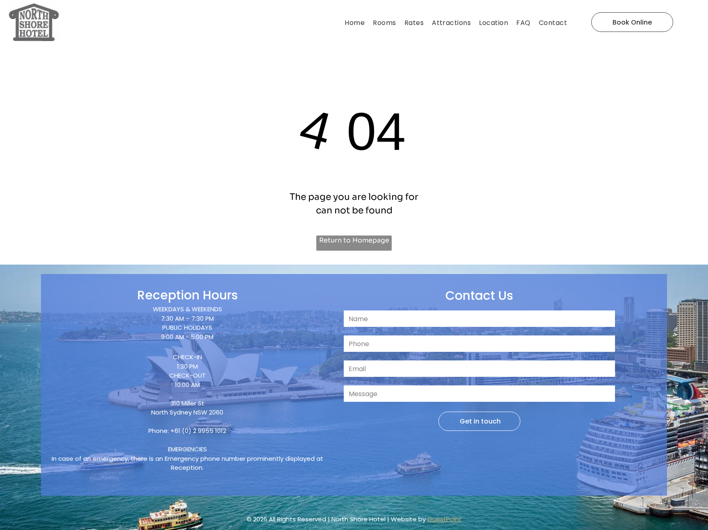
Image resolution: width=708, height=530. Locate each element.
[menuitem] (357, 23)
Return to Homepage (354, 240)
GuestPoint (444, 519)
